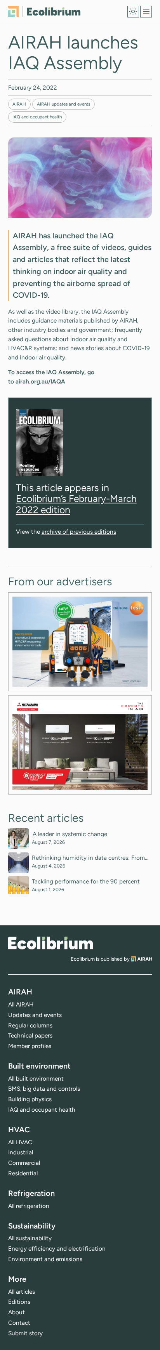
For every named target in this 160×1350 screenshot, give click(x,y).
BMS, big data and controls (44, 1088)
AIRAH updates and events (63, 104)
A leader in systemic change (70, 834)
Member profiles (29, 1046)
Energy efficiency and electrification (57, 1248)
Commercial (24, 1162)
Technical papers (30, 1035)
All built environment (36, 1078)
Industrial (20, 1152)
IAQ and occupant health (37, 117)
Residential (23, 1173)
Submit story (25, 1333)
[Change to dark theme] (133, 11)
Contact (19, 1322)
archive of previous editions (79, 531)
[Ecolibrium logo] (44, 11)
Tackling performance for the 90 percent (86, 881)
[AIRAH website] (141, 959)
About (16, 1312)
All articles (21, 1291)
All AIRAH (20, 1004)
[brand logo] (50, 943)
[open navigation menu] (146, 11)
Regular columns (30, 1025)
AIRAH (19, 104)
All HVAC (20, 1142)
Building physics (30, 1099)
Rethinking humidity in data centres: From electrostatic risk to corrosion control (88, 857)
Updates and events (35, 1015)
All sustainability (30, 1238)
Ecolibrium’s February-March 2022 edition (76, 504)
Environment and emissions (45, 1259)
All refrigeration (28, 1205)
